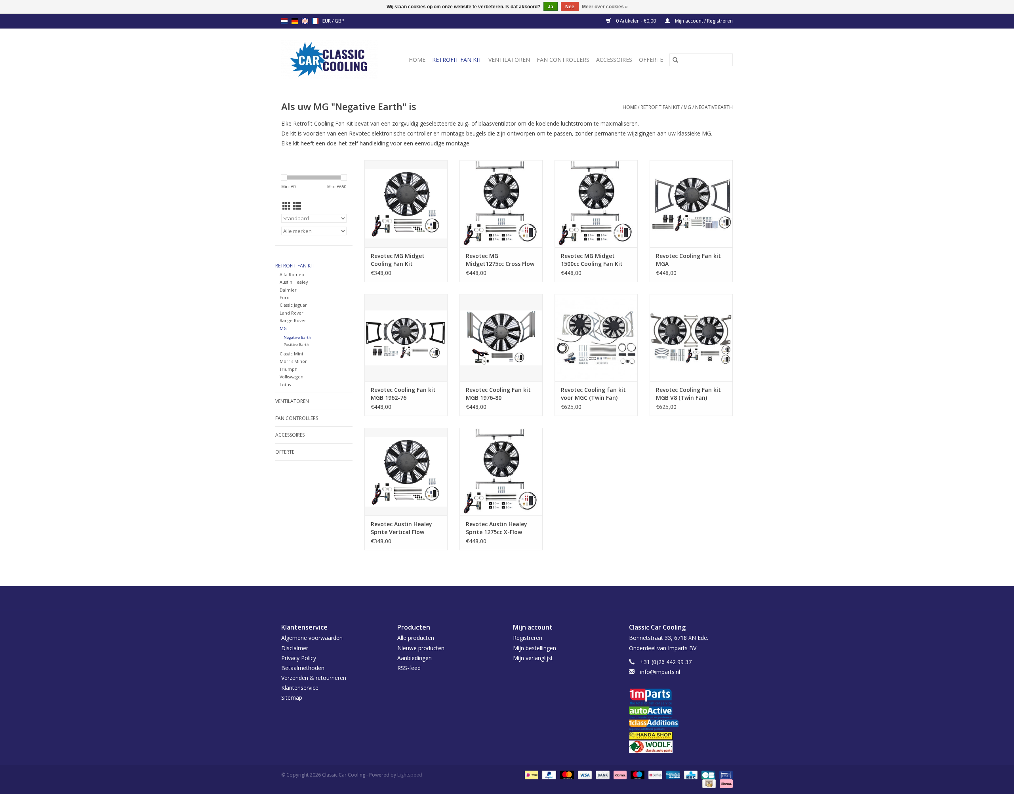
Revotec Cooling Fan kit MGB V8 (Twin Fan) (688, 393)
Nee (569, 7)
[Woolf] (681, 747)
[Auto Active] (681, 713)
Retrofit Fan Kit (457, 59)
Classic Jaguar (293, 305)
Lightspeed (409, 774)
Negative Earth (714, 107)
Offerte (651, 59)
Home (417, 59)
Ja (550, 7)
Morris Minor (293, 361)
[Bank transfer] (602, 774)
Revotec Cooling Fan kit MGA (688, 259)
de (295, 21)
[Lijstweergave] (297, 206)
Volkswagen (291, 377)
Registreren (527, 637)
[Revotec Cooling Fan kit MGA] (691, 203)
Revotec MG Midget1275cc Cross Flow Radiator (500, 260)
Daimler (288, 290)
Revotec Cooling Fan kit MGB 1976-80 (498, 393)
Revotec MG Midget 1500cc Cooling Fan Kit (592, 259)
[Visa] (584, 774)
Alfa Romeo (292, 274)
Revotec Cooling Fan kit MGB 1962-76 (403, 393)
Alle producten (415, 637)
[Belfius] (654, 774)
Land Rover (291, 313)
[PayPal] (548, 774)
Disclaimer (294, 648)
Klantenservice (299, 687)
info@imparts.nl (660, 672)
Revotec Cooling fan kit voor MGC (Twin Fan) (593, 393)
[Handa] (681, 736)
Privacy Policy (298, 658)
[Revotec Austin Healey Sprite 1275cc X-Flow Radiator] (501, 471)
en (305, 21)
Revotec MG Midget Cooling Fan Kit (398, 259)
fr (315, 21)
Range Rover (293, 320)
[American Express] (672, 774)
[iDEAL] (530, 774)
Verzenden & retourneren (313, 677)
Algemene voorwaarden (312, 637)
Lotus (285, 384)
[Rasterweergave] (286, 206)
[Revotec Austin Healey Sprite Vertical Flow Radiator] (406, 471)
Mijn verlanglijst (533, 658)
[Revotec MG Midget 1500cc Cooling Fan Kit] (596, 203)
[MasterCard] (566, 774)
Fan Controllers (563, 59)
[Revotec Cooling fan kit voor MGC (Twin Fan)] (596, 337)
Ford (285, 297)
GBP (339, 20)
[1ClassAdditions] (681, 725)
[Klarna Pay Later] (725, 783)
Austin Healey (294, 282)
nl (284, 21)
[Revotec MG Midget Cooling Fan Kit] (406, 203)
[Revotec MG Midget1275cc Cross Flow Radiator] (501, 203)
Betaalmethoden (302, 668)
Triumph (288, 369)
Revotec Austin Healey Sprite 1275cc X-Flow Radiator (496, 528)
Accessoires (614, 59)
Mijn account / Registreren (703, 20)
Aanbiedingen (414, 658)
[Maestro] (637, 774)
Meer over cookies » (605, 7)
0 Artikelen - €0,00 (636, 20)
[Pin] (725, 774)
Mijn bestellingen (534, 648)
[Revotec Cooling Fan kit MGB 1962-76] (406, 337)
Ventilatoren (509, 59)
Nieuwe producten (420, 648)
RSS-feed (409, 668)
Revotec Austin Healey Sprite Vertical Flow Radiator (401, 528)
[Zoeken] (675, 59)
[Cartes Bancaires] (707, 774)
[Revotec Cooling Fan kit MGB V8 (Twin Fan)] (691, 337)
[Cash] (708, 783)
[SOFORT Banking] (619, 774)
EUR (327, 20)
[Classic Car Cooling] (333, 59)
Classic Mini (291, 354)
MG (687, 107)
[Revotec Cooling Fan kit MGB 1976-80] (501, 337)
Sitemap (291, 697)
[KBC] (690, 774)
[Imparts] (681, 697)
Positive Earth (296, 344)
